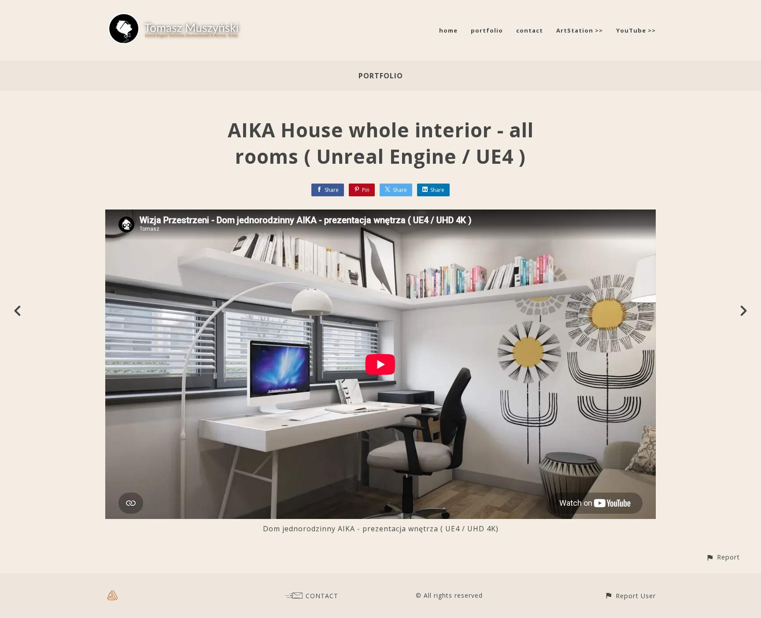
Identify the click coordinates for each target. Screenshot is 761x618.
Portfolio (380, 76)
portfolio (487, 30)
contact (529, 30)
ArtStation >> (579, 30)
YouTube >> (636, 30)
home (448, 30)
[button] (722, 557)
